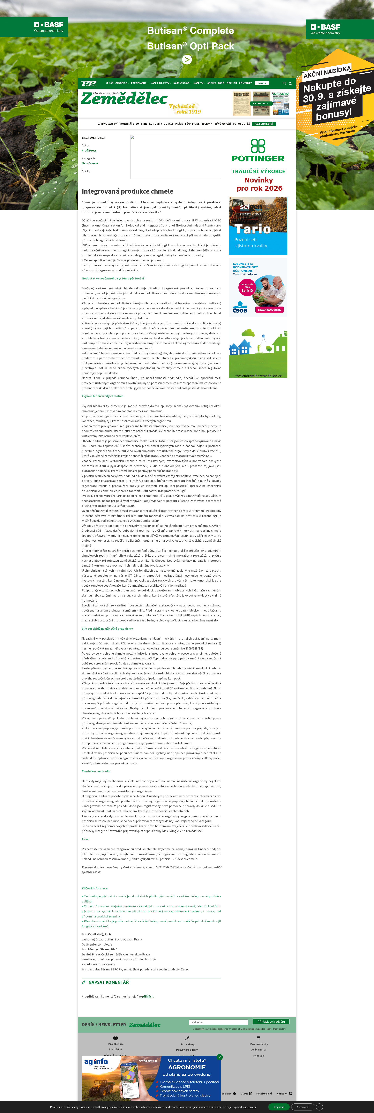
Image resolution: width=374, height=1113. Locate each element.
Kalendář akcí (264, 124)
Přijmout (279, 1107)
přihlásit (148, 996)
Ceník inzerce (258, 1049)
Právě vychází (222, 123)
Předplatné (115, 1049)
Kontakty (245, 83)
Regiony (206, 123)
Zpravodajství (107, 123)
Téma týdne (192, 123)
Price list (258, 1055)
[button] (271, 1021)
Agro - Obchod (227, 83)
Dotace (168, 123)
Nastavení (303, 1107)
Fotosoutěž (241, 123)
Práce (179, 123)
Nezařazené (90, 163)
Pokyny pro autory (187, 1049)
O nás (109, 83)
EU (137, 123)
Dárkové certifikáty (115, 1055)
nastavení (250, 1107)
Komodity (155, 123)
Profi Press (89, 150)
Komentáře (126, 123)
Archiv (211, 83)
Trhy (144, 123)
